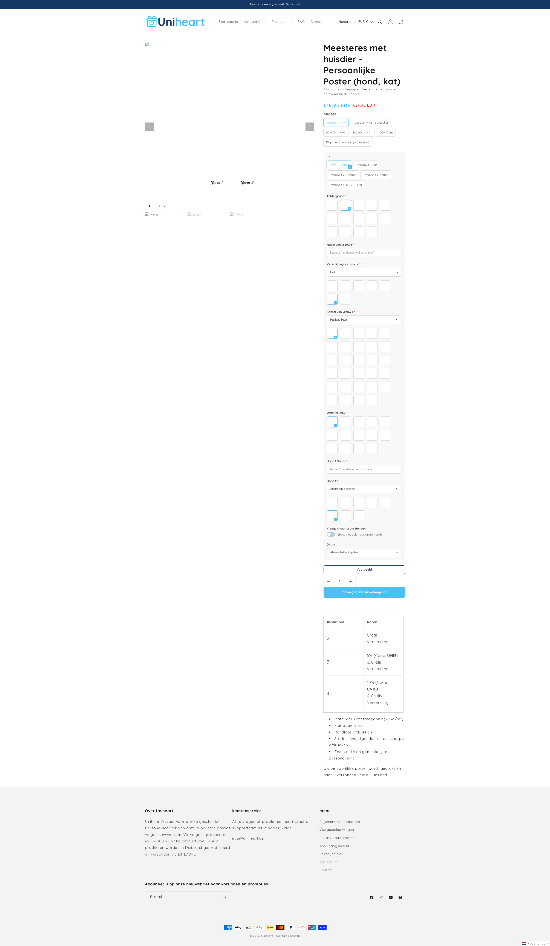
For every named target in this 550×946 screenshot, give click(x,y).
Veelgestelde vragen (336, 830)
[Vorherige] (149, 126)
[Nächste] (310, 126)
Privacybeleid (330, 854)
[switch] (331, 534)
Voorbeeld (364, 569)
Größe (330, 114)
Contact (326, 870)
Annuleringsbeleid (334, 846)
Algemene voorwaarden (339, 822)
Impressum (328, 862)
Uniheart (267, 935)
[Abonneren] (225, 896)
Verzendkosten (373, 89)
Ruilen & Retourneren (336, 838)
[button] (255, 22)
